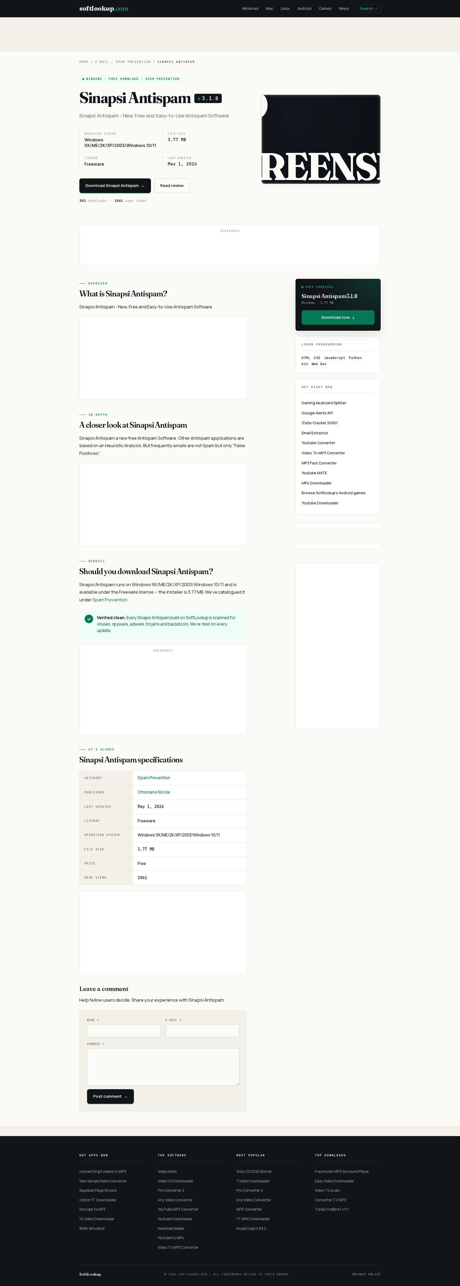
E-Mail (102, 62)
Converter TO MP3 (330, 1200)
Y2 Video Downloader (96, 1218)
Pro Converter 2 (171, 1190)
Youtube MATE (314, 472)
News (344, 8)
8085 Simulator (92, 1228)
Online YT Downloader (97, 1200)
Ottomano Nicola (154, 792)
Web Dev (319, 364)
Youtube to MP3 (92, 1209)
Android (304, 8)
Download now (338, 317)
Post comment (110, 1096)
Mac (269, 8)
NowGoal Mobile (171, 1228)
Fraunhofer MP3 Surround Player (342, 1171)
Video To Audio (327, 1190)
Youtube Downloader (320, 502)
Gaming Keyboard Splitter (324, 402)
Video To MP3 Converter (323, 452)
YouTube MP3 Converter (178, 1209)
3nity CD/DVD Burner (254, 1171)
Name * (93, 1020)
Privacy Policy (366, 1274)
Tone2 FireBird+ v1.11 (332, 1209)
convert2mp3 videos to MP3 (102, 1171)
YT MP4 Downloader (253, 1218)
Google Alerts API (317, 412)
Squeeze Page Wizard (97, 1190)
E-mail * (173, 1020)
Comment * (96, 1044)
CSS (317, 358)
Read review (172, 185)
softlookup (103, 8)
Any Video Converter (175, 1200)
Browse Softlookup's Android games (334, 492)
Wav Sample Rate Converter (103, 1181)
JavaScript (334, 358)
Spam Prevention (133, 62)
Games (325, 8)
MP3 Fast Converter (319, 463)
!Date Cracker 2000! (320, 422)
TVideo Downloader (252, 1181)
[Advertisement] (230, 34)
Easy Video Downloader (334, 1181)
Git (305, 364)
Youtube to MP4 (171, 1237)
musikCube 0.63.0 (251, 1228)
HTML (306, 358)
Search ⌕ (368, 8)
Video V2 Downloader (175, 1181)
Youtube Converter (318, 442)
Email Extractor (315, 432)
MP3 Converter (249, 1209)
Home (84, 62)
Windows (250, 8)
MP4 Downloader (317, 482)
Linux (285, 8)
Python (355, 358)
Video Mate (167, 1171)
